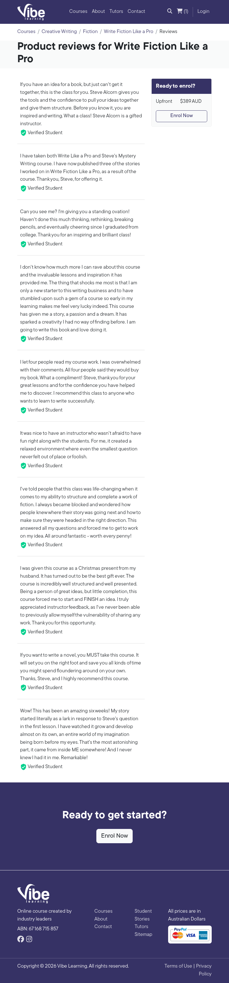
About (98, 11)
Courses (78, 11)
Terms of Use (178, 966)
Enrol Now (181, 115)
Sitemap (143, 934)
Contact (136, 11)
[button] (170, 12)
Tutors (116, 11)
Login (203, 11)
